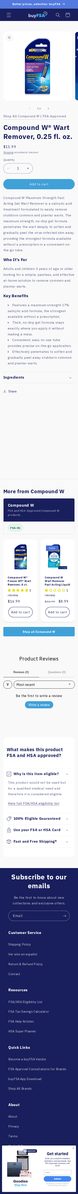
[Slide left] (29, 108)
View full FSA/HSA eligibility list (33, 803)
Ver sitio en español (22, 954)
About (12, 1116)
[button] (9, 15)
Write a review (39, 705)
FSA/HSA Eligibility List (25, 1002)
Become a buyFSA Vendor (27, 1059)
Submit (57, 1179)
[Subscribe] (64, 916)
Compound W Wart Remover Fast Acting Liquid (57, 581)
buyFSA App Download (25, 1079)
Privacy (13, 1126)
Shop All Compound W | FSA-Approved (34, 116)
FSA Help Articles (21, 1021)
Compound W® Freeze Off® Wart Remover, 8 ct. (19, 581)
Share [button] (12, 391)
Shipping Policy (19, 944)
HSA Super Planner (22, 1031)
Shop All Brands (20, 1089)
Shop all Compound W (39, 632)
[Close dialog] (73, 1148)
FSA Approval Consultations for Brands (37, 1069)
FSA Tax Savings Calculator (28, 1012)
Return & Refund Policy (25, 964)
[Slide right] (48, 108)
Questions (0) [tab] (57, 672)
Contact (14, 974)
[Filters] (7, 685)
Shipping (8, 152)
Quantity (9, 160)
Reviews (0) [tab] (21, 672)
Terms (13, 1136)
